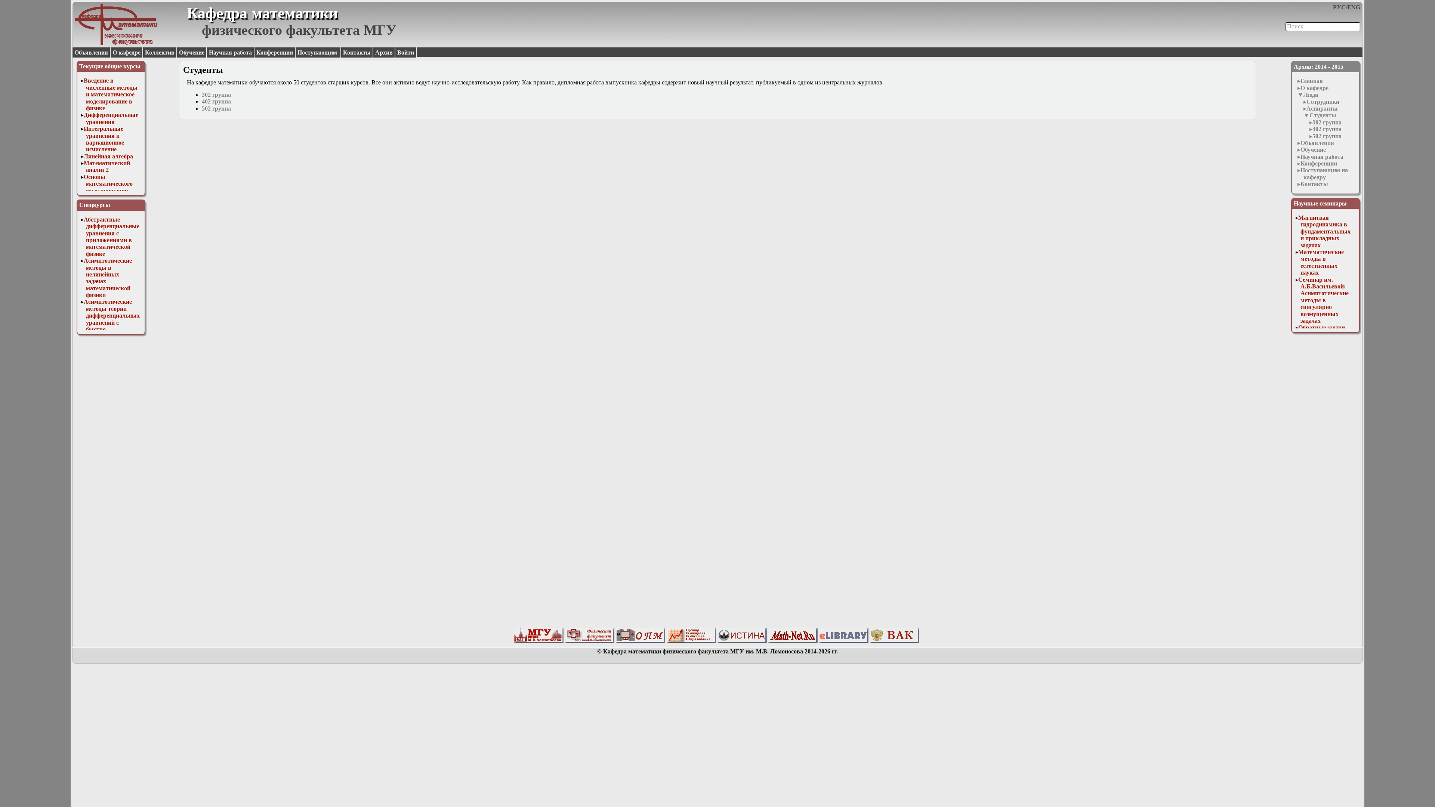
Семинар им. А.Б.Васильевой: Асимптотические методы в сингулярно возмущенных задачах (1323, 300)
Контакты (357, 52)
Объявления (91, 52)
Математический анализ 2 (107, 166)
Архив (384, 52)
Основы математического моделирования (108, 184)
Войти (405, 52)
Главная (1311, 81)
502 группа (1327, 136)
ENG (1353, 7)
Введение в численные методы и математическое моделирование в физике (111, 94)
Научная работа (230, 52)
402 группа (1327, 129)
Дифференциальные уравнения (111, 118)
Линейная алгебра (108, 156)
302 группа (1327, 122)
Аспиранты (1322, 108)
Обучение (191, 52)
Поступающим (318, 52)
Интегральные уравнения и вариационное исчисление (104, 139)
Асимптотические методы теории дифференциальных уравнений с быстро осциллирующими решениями (112, 322)
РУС (1339, 7)
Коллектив (160, 52)
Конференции (274, 52)
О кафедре (126, 52)
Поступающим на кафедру (1324, 173)
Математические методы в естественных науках (1321, 262)
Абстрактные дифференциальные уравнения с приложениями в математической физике (111, 236)
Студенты (1322, 115)
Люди (1310, 95)
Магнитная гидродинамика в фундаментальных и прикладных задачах (1324, 231)
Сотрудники (1322, 102)
